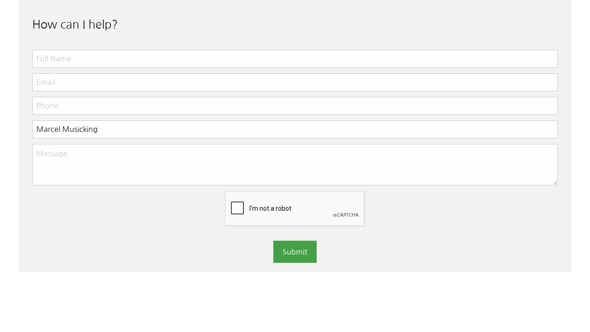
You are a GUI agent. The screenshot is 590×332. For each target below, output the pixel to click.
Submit (295, 251)
